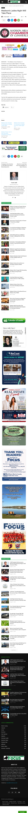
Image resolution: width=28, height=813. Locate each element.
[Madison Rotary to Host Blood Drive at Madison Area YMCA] (5, 293)
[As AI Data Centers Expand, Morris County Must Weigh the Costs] (5, 708)
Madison (6, 5)
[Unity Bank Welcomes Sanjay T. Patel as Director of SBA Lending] (5, 279)
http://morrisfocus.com (14, 184)
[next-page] (4, 312)
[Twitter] (12, 20)
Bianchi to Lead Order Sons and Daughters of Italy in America (21, 165)
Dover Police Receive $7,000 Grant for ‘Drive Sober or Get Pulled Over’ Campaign (18, 644)
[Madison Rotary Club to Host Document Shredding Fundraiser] (5, 286)
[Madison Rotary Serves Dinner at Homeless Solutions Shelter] (5, 265)
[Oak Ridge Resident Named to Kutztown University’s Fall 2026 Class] (5, 601)
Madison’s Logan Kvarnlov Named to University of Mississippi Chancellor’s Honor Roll (18, 250)
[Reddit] (12, 792)
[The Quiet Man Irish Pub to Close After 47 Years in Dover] (5, 715)
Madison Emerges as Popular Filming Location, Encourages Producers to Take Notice (18, 208)
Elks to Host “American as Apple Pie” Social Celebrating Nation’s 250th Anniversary (18, 300)
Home (2, 5)
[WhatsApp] (18, 20)
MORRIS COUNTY (6, 558)
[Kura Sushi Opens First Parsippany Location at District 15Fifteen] (5, 701)
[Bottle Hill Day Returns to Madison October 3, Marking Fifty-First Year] (5, 237)
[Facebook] (8, 20)
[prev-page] (2, 312)
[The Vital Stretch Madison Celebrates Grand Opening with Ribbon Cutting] (5, 229)
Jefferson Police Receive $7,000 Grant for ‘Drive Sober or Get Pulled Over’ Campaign (18, 637)
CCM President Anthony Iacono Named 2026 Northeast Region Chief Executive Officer (18, 563)
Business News (4, 281)
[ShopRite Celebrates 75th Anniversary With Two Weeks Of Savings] (5, 694)
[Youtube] (19, 792)
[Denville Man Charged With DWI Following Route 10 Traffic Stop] (5, 615)
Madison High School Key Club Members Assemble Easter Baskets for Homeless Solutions (17, 307)
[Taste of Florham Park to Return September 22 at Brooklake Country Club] (5, 586)
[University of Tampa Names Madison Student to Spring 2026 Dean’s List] (5, 244)
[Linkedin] (15, 197)
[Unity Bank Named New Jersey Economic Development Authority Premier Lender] (5, 215)
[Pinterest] (15, 20)
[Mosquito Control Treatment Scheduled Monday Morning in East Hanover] (5, 623)
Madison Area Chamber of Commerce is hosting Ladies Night (6, 124)
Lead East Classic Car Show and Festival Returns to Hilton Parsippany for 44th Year (18, 578)
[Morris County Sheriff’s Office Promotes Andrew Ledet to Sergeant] (5, 630)
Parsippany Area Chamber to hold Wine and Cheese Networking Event (7, 165)
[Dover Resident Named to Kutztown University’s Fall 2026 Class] (5, 608)
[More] (21, 20)
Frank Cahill (6, 16)
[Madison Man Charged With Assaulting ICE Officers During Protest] (5, 272)
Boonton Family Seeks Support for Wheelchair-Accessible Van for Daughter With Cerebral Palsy (17, 571)
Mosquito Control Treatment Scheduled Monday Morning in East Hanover (17, 622)
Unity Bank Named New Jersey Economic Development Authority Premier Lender (17, 215)
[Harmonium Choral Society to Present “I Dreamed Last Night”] (5, 222)
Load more (13, 650)
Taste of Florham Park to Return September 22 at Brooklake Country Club (17, 585)
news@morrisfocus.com (12, 782)
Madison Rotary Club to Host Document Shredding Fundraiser (6, 133)
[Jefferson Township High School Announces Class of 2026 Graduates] (5, 593)
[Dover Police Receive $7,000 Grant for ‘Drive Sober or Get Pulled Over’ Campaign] (5, 645)
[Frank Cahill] (2, 16)
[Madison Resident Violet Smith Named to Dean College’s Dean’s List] (5, 258)
